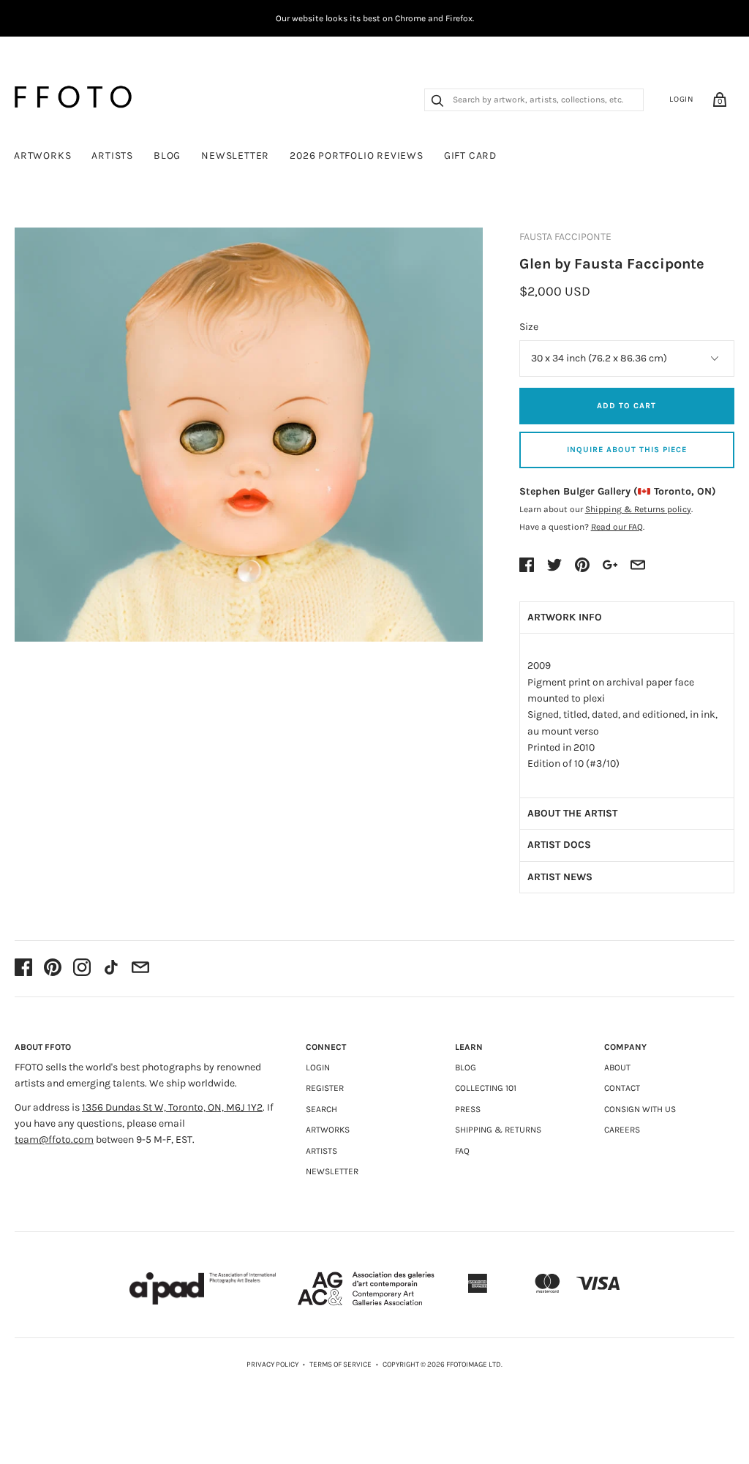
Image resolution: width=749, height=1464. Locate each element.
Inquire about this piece (627, 449)
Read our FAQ (617, 527)
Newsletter (235, 155)
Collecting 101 (485, 1088)
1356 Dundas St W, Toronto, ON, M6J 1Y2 (172, 1107)
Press (468, 1109)
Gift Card (470, 155)
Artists (112, 155)
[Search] (437, 102)
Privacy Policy (272, 1364)
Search (321, 1109)
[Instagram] (82, 968)
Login (681, 99)
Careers (622, 1130)
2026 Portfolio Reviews (357, 155)
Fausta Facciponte (565, 236)
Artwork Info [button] (564, 617)
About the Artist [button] (572, 813)
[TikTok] (111, 968)
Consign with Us (640, 1109)
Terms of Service (340, 1364)
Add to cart (626, 405)
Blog (167, 155)
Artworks (42, 155)
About (617, 1067)
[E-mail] (140, 968)
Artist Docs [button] (559, 844)
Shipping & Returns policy (638, 509)
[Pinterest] (52, 968)
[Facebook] (23, 968)
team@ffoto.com (54, 1139)
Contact (622, 1088)
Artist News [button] (559, 877)
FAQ (462, 1151)
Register (325, 1088)
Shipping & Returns (498, 1130)
